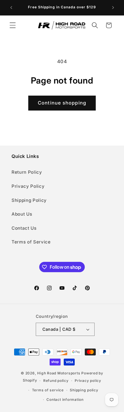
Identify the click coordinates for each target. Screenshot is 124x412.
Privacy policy (88, 380)
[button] (13, 25)
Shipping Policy (29, 200)
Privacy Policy (28, 186)
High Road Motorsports (58, 373)
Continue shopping (62, 103)
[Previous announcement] (11, 7)
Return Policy (27, 172)
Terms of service (48, 390)
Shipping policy (84, 390)
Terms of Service (31, 242)
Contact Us (24, 228)
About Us (22, 214)
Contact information (65, 399)
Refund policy (56, 380)
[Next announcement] (113, 7)
